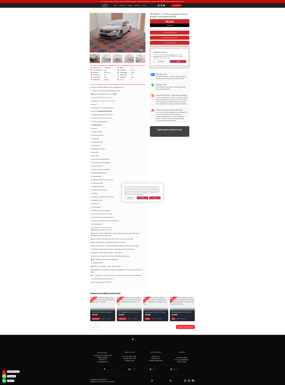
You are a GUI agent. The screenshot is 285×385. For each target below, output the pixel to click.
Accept (155, 198)
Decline (142, 198)
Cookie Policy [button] (144, 192)
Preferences (130, 198)
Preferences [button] (139, 194)
